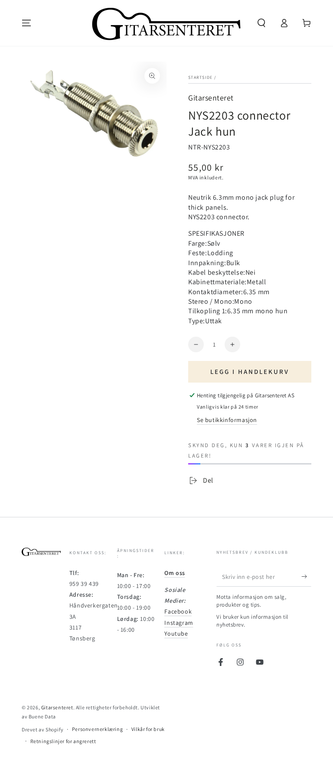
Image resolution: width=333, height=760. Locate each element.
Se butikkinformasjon (227, 420)
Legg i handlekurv (249, 371)
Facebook (178, 611)
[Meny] (26, 22)
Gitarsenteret (211, 98)
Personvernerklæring (97, 729)
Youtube (176, 633)
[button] (261, 22)
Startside (200, 77)
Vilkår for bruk (148, 729)
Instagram (178, 623)
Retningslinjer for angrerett (63, 741)
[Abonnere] (306, 576)
